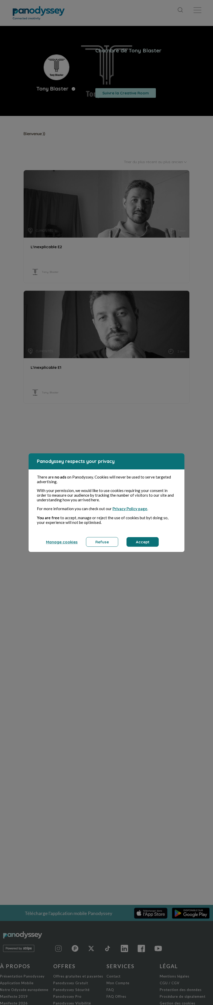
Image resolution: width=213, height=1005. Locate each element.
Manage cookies (62, 541)
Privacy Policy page (129, 508)
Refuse (102, 541)
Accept (142, 541)
